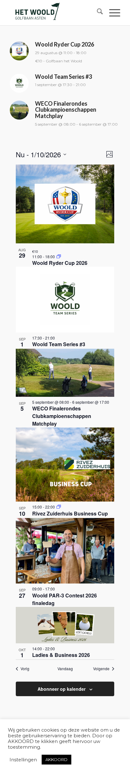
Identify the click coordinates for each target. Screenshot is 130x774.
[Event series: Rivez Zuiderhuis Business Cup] (58, 506)
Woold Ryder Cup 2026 (59, 262)
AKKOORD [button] (56, 759)
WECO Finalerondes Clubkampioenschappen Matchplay (61, 416)
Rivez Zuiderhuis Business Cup (70, 513)
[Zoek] (97, 12)
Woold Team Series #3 (58, 344)
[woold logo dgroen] (54, 12)
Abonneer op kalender (62, 689)
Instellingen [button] (23, 760)
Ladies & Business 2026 (61, 655)
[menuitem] (97, 12)
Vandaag (65, 668)
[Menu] (111, 12)
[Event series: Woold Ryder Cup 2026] (58, 256)
